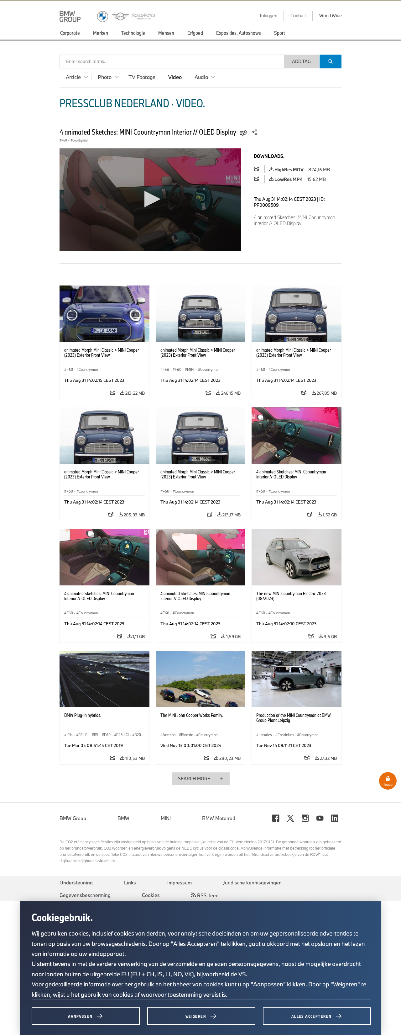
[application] (150, 199)
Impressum (179, 882)
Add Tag (301, 61)
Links (130, 882)
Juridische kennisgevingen (252, 882)
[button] (150, 199)
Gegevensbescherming (85, 895)
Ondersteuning (76, 882)
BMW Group (73, 818)
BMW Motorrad (218, 818)
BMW (123, 818)
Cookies (151, 895)
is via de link (105, 860)
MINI (166, 818)
